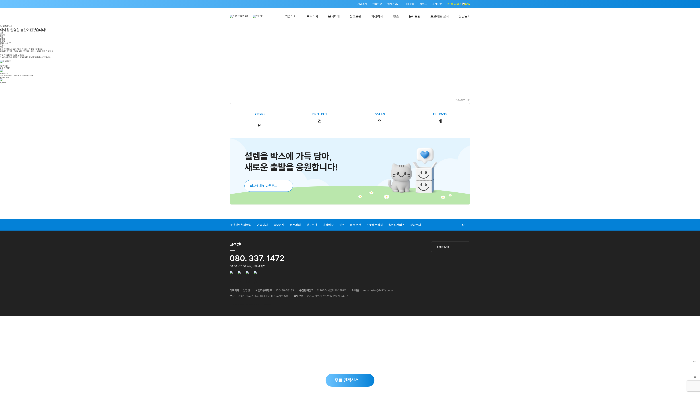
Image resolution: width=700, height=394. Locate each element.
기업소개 (362, 4)
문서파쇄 (334, 16)
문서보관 (415, 16)
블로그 (423, 4)
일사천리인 (393, 4)
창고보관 (355, 16)
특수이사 (312, 16)
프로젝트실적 (374, 225)
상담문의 (464, 16)
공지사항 (437, 4)
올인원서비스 (454, 4)
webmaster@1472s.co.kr (378, 290)
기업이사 (291, 16)
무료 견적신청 (347, 380)
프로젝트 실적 (439, 16)
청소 (396, 16)
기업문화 (409, 4)
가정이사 (377, 16)
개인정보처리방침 (241, 225)
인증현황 (377, 4)
